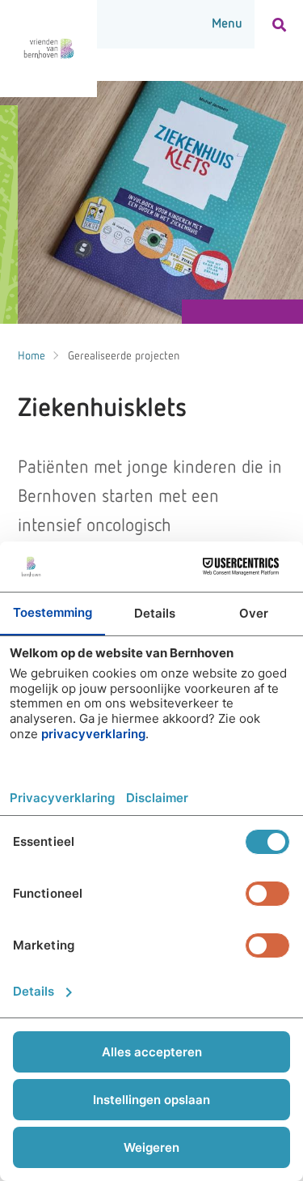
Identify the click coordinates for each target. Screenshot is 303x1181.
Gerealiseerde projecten (123, 356)
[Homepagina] (48, 48)
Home (31, 356)
